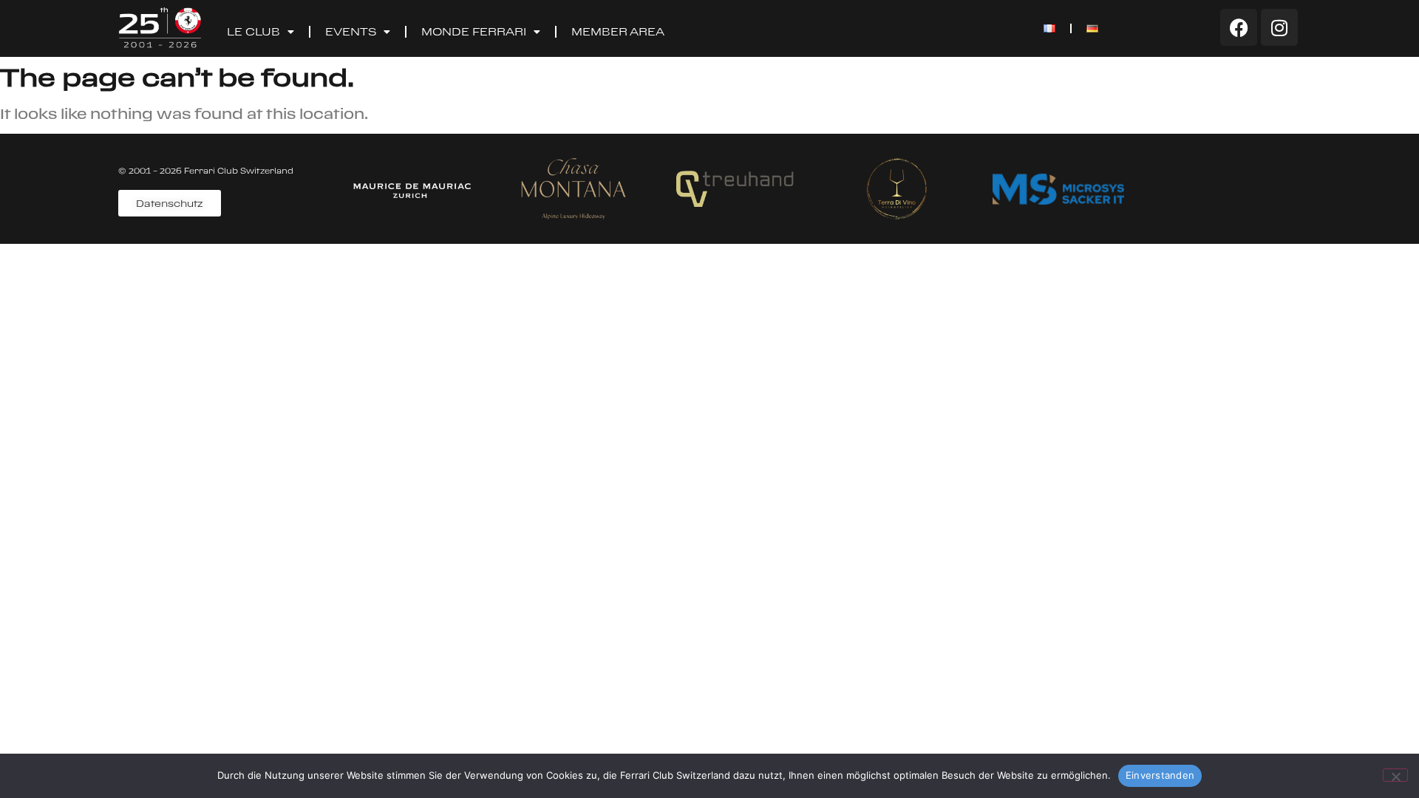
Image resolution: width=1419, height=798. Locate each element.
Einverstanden (1160, 775)
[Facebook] (1238, 27)
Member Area (617, 31)
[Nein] (1395, 775)
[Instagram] (1279, 27)
